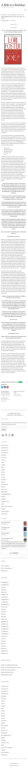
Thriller (3, 509)
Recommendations (13, 14)
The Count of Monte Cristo (7, 538)
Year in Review (4, 398)
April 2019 (3, 589)
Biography (3, 455)
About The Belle (5, 566)
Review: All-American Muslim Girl (9, 665)
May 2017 (3, 643)
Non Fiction (4, 489)
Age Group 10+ (4, 445)
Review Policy (4, 570)
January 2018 (4, 624)
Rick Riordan (4, 529)
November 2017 (5, 629)
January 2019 (4, 597)
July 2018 (3, 609)
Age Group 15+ (4, 450)
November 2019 (5, 582)
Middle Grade (4, 484)
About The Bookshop (6, 568)
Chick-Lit (3, 460)
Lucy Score (4, 534)
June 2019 (3, 587)
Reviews (3, 496)
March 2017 (4, 648)
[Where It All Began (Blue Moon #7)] (25, 534)
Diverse (3, 469)
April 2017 (3, 646)
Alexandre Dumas (5, 540)
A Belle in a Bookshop (13, 5)
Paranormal (4, 491)
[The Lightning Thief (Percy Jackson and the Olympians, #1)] (25, 529)
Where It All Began (5, 533)
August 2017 (4, 636)
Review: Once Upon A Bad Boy (8, 670)
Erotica (3, 472)
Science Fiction (5, 501)
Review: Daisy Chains (15, 413)
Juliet (17, 763)
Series (23, 14)
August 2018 (4, 606)
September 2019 (5, 584)
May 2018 (3, 614)
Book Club (3, 457)
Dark (2, 467)
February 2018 (4, 621)
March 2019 (4, 592)
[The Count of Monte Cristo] (25, 540)
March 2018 (4, 619)
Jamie (5, 154)
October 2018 (4, 602)
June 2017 (3, 641)
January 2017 (4, 653)
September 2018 (5, 604)
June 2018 (3, 611)
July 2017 (3, 638)
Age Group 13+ (4, 447)
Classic (3, 462)
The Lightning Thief (5, 527)
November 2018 (5, 599)
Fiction (8, 14)
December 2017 (4, 626)
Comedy (3, 464)
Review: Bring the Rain (6, 674)
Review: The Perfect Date (7, 672)
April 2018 (3, 616)
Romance (19, 14)
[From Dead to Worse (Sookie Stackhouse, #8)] (25, 524)
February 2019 (4, 594)
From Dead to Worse (6, 522)
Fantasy (3, 474)
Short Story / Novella (6, 506)
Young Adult (4, 513)
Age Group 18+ (3, 14)
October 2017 (4, 631)
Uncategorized (5, 511)
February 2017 (4, 651)
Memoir (3, 482)
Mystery (3, 487)
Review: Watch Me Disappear (14, 415)
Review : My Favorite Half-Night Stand (10, 667)
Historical (3, 479)
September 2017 (5, 633)
